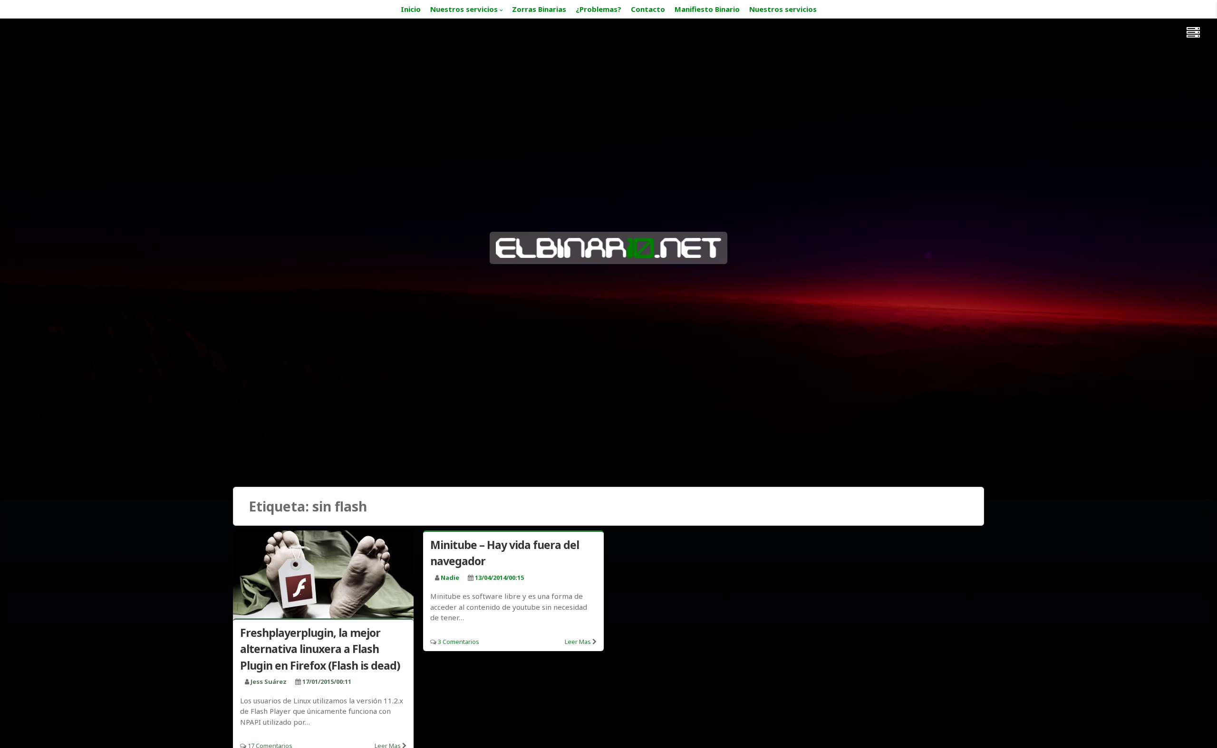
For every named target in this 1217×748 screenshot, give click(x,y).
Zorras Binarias (539, 9)
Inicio (411, 9)
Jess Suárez (269, 681)
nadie (450, 577)
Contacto (648, 9)
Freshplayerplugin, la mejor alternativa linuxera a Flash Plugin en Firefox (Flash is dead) (320, 649)
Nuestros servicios (464, 9)
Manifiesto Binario (707, 9)
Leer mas (578, 641)
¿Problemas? (598, 9)
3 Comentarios (458, 641)
